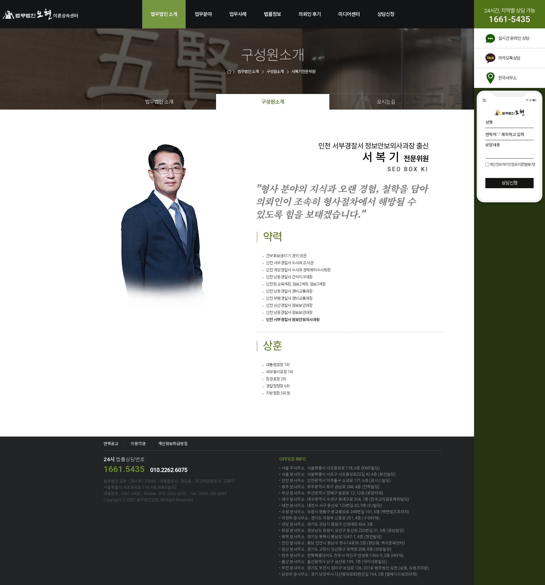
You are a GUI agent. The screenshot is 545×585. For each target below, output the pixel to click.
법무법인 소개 (164, 14)
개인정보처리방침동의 (505, 164)
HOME (229, 72)
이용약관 (138, 443)
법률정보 (272, 14)
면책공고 (111, 443)
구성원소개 (275, 72)
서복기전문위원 (303, 72)
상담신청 (385, 14)
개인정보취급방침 (173, 443)
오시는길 (386, 102)
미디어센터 (349, 14)
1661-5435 (509, 19)
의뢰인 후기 (310, 14)
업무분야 (203, 14)
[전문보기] (527, 164)
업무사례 (237, 14)
